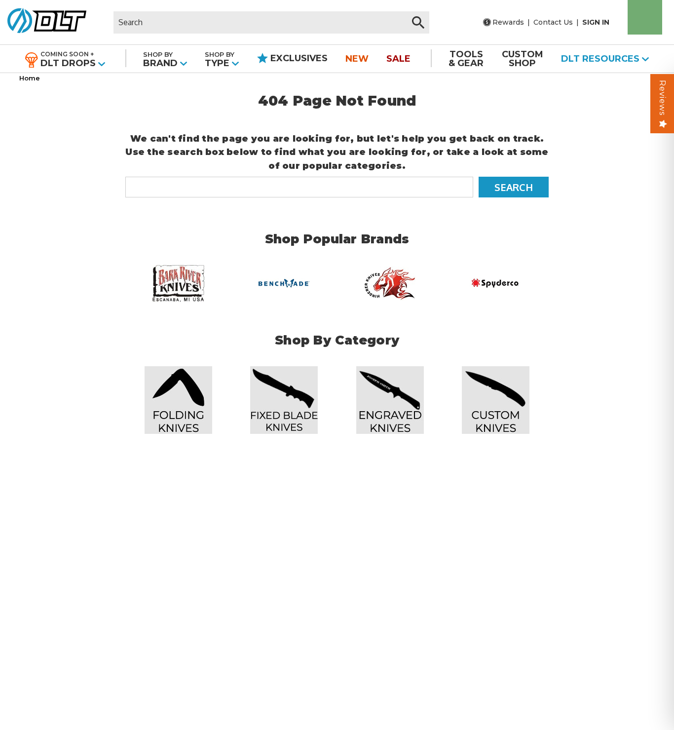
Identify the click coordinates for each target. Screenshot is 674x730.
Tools (466, 59)
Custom (522, 59)
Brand (161, 59)
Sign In (595, 22)
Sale (398, 58)
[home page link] (43, 22)
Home (29, 78)
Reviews (662, 97)
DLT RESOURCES (601, 58)
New (357, 58)
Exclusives (298, 58)
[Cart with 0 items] (645, 17)
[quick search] (418, 22)
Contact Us (553, 22)
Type (219, 59)
